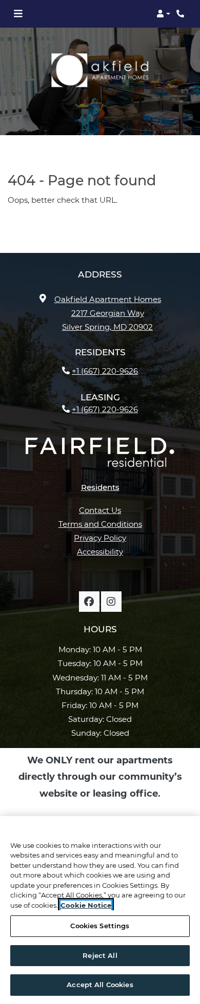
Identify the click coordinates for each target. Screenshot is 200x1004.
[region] (100, 910)
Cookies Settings (99, 926)
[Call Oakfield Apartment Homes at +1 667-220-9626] (181, 14)
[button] (163, 14)
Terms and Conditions (100, 524)
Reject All (100, 955)
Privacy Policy (100, 537)
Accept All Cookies (100, 984)
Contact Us (100, 510)
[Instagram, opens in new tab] (111, 601)
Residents (100, 487)
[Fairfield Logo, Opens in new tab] (100, 456)
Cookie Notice (86, 905)
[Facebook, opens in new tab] (89, 601)
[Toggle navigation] (18, 14)
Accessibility (100, 552)
